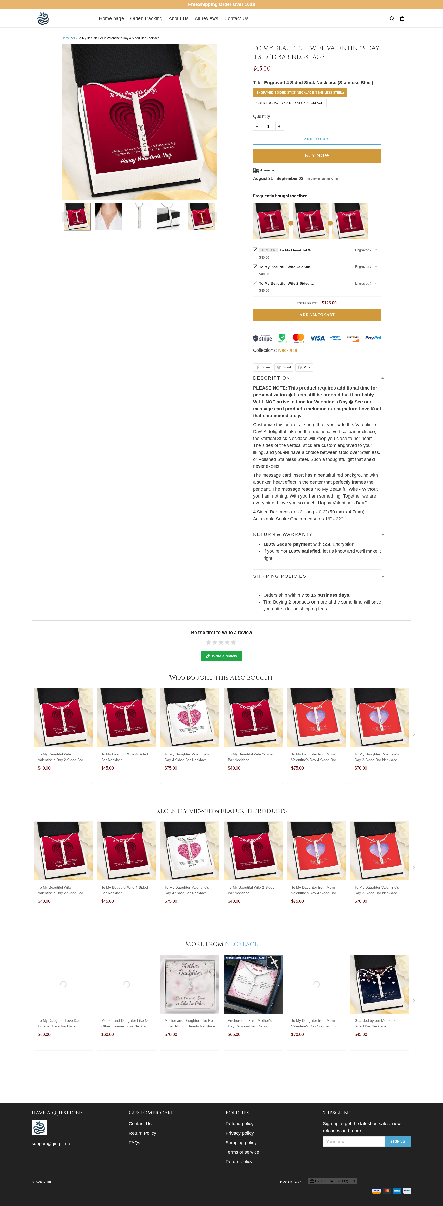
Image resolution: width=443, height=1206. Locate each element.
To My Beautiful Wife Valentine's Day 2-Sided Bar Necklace (287, 267)
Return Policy (142, 1133)
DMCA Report (291, 1182)
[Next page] (214, 217)
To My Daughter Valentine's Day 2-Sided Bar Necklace (377, 757)
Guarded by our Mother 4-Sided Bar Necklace (376, 1023)
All (74, 38)
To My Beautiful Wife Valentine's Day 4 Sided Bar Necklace (298, 250)
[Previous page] (64, 217)
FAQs (134, 1142)
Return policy (239, 1161)
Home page (111, 18)
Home (66, 38)
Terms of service (242, 1152)
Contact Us (236, 18)
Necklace (287, 350)
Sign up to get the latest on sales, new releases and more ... (362, 1127)
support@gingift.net (52, 1143)
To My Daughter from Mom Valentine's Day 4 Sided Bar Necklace (313, 757)
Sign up (398, 1141)
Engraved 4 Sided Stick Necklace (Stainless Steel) (318, 82)
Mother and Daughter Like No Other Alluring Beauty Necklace (190, 1023)
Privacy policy (240, 1133)
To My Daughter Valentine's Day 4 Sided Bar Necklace (187, 757)
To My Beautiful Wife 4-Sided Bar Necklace (124, 757)
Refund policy (240, 1123)
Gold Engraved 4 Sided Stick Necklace (289, 103)
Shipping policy (241, 1142)
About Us (179, 18)
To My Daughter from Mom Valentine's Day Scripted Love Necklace (315, 1023)
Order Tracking (146, 18)
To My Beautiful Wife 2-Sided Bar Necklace (287, 283)
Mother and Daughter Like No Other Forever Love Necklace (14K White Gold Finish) (125, 1023)
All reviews (206, 18)
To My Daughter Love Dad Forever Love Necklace (59, 1023)
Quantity (261, 116)
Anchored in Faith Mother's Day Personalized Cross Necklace (250, 1023)
